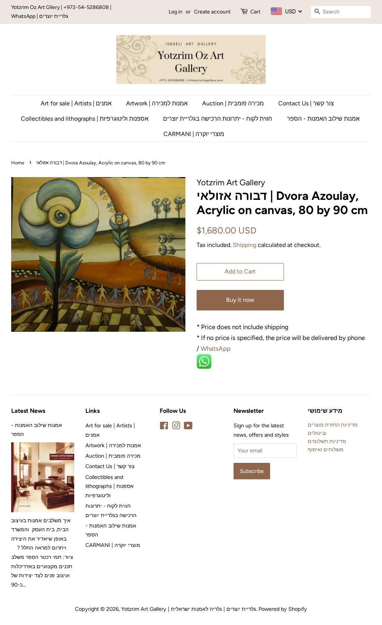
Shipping (244, 244)
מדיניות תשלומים (327, 441)
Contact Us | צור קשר (306, 103)
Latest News (28, 410)
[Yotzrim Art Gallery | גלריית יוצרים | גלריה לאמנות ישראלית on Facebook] (164, 427)
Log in (175, 12)
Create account (212, 12)
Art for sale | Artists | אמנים (76, 103)
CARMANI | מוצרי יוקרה (193, 133)
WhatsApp (216, 348)
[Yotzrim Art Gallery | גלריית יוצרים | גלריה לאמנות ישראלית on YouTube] (188, 427)
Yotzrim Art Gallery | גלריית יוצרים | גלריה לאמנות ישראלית (188, 609)
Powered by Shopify (283, 609)
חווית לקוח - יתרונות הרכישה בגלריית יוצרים (217, 118)
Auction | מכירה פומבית (233, 103)
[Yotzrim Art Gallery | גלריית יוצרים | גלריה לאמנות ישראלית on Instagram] (176, 427)
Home (17, 162)
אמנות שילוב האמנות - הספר (323, 118)
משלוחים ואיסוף (326, 449)
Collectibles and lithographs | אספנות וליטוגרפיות (84, 118)
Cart (255, 12)
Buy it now (240, 299)
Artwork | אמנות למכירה (157, 103)
